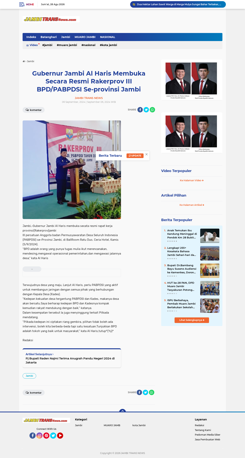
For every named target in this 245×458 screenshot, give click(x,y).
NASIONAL (107, 37)
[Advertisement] (191, 355)
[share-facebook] (140, 109)
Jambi (65, 37)
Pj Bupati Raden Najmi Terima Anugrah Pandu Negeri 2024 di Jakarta (70, 360)
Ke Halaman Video (191, 180)
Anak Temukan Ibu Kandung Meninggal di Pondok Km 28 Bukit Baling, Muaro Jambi (182, 234)
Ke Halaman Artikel (191, 204)
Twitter (55, 440)
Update (136, 155)
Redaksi (199, 425)
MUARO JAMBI (85, 37)
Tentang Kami (203, 430)
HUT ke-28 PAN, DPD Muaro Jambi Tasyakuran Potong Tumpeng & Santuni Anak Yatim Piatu (180, 286)
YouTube (62, 440)
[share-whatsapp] (152, 109)
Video (34, 45)
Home (30, 4)
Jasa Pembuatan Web (207, 439)
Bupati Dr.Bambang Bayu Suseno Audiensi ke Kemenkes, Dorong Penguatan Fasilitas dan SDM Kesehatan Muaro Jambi (181, 269)
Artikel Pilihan (173, 195)
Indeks (31, 37)
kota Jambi (109, 45)
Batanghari (49, 37)
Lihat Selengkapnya (191, 320)
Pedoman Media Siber (207, 434)
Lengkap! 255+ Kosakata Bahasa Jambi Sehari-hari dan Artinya (181, 251)
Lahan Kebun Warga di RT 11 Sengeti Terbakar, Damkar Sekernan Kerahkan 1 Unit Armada (179, 4)
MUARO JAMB (112, 425)
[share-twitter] (146, 109)
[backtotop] (122, 412)
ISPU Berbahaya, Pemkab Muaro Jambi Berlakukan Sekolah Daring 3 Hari (181, 304)
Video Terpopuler (176, 171)
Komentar (35, 110)
